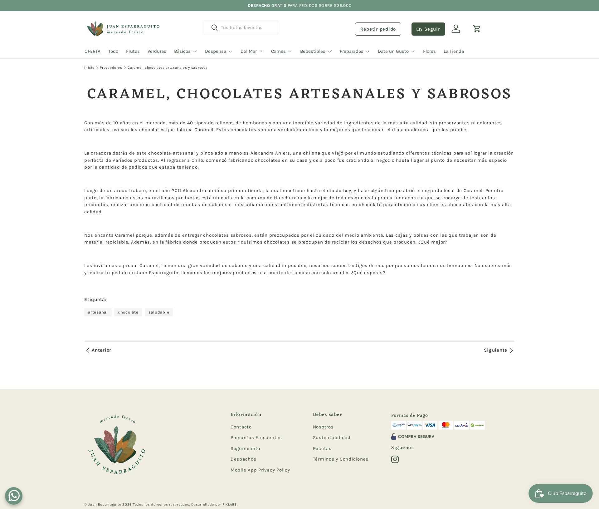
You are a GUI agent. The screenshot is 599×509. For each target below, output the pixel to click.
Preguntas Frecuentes (256, 437)
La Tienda (454, 51)
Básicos (182, 51)
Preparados (351, 51)
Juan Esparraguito (157, 272)
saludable (159, 312)
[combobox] (241, 27)
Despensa (215, 51)
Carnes (278, 51)
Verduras (157, 51)
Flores (429, 51)
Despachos (243, 459)
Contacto (241, 427)
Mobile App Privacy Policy (260, 470)
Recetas (322, 448)
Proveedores (111, 67)
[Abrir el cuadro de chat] (13, 496)
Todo (113, 51)
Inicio (89, 67)
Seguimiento (245, 448)
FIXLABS (229, 504)
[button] (477, 29)
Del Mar (249, 51)
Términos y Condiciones (341, 459)
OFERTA (92, 51)
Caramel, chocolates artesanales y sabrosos (168, 67)
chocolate (128, 312)
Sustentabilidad (332, 437)
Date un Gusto (393, 51)
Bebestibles (312, 51)
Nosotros (323, 427)
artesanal (98, 312)
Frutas (133, 51)
